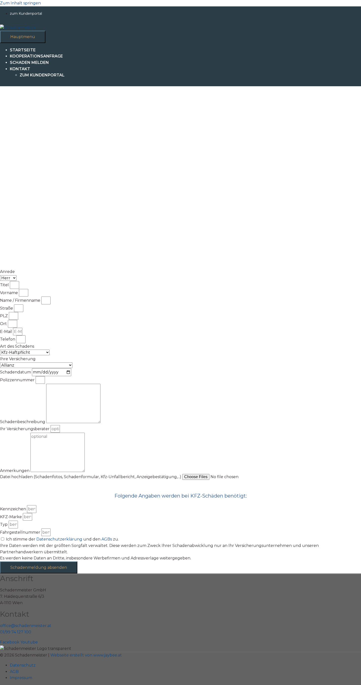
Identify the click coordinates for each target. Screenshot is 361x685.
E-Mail (6, 331)
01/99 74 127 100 (15, 632)
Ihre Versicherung (18, 359)
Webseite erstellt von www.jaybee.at (86, 655)
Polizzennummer (18, 380)
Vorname (9, 292)
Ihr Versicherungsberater (25, 429)
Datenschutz (23, 665)
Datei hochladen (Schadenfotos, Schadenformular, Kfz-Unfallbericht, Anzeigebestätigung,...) (91, 476)
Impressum (21, 677)
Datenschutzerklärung (59, 539)
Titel (5, 285)
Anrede (7, 271)
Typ (4, 524)
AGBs (106, 539)
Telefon (8, 339)
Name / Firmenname (20, 300)
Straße (7, 308)
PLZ (4, 316)
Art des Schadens (17, 346)
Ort (4, 323)
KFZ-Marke (11, 516)
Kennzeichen (13, 509)
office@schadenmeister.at (25, 625)
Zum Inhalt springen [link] (20, 3)
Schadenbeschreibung (23, 421)
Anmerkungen (15, 470)
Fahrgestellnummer (20, 532)
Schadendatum (16, 372)
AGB (14, 671)
